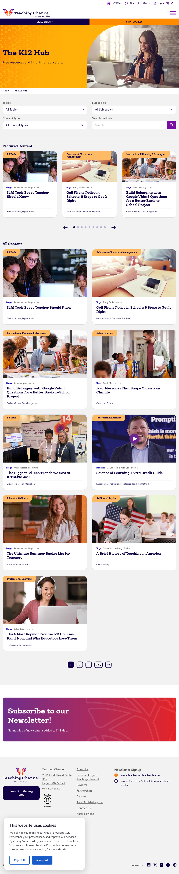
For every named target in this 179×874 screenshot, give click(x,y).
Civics (99, 564)
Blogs (9, 187)
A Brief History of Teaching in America (128, 553)
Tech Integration (149, 211)
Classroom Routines (91, 211)
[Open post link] (30, 166)
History (106, 564)
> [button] (108, 664)
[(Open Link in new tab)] (47, 800)
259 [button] (98, 665)
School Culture (104, 333)
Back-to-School (14, 211)
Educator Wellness (17, 498)
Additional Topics (106, 498)
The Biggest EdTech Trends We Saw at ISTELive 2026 (38, 475)
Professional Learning (108, 417)
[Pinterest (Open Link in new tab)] (174, 865)
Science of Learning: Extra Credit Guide (129, 473)
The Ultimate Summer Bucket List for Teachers (38, 555)
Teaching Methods (140, 484)
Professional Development (19, 645)
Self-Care (23, 564)
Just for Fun (12, 564)
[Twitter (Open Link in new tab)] (155, 865)
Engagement (102, 484)
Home (6, 90)
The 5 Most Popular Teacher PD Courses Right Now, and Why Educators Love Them (42, 636)
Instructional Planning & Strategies (146, 154)
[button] (158, 3)
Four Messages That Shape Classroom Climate (128, 390)
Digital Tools (28, 211)
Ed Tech (11, 154)
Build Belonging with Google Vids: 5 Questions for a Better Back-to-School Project (146, 198)
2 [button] (80, 665)
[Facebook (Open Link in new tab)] (168, 865)
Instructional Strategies (120, 484)
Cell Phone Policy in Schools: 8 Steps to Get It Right (86, 196)
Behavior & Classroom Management (79, 155)
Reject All (22, 859)
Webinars (100, 468)
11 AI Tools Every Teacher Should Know (28, 194)
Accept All (44, 859)
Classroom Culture (104, 403)
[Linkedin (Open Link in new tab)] (149, 865)
